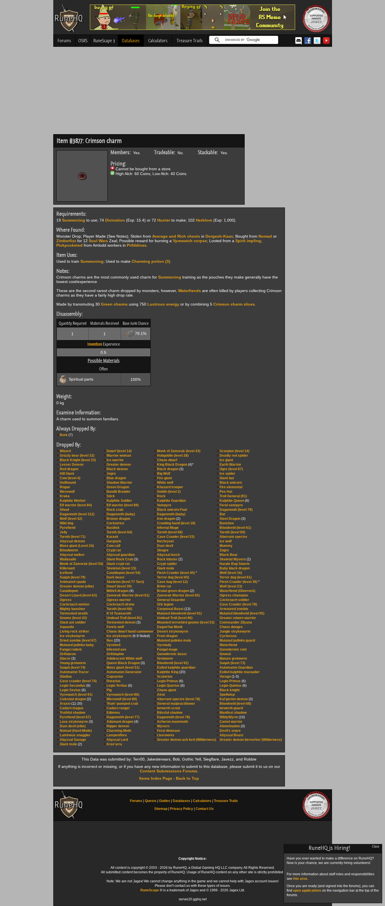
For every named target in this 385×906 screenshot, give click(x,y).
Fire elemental (231, 487)
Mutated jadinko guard (237, 640)
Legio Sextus (70, 690)
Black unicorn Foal (172, 510)
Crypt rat (114, 550)
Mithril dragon (118, 591)
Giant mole (165, 568)
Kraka (65, 496)
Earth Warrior (230, 465)
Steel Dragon (230, 519)
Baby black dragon (235, 568)
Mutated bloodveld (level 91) (179, 613)
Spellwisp (227, 695)
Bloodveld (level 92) (173, 663)
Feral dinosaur (168, 731)
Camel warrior (231, 722)
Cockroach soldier (234, 600)
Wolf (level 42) (71, 519)
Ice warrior (115, 460)
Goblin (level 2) (169, 492)
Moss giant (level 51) (123, 667)
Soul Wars (98, 240)
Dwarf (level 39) (119, 586)
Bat (222, 514)
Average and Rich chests (176, 236)
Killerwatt (67, 568)
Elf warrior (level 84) (76, 505)
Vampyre (164, 505)
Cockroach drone (120, 604)
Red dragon (69, 469)
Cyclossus (228, 636)
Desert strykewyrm (172, 631)
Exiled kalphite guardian (176, 667)
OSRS (82, 40)
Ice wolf (226, 541)
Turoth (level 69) (232, 532)
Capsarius (115, 677)
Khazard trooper (170, 487)
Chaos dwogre (231, 627)
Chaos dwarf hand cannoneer (130, 631)
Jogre (111, 474)
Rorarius (114, 681)
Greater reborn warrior (238, 618)
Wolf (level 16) (231, 573)
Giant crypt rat (118, 564)
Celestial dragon (73, 699)
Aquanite (67, 627)
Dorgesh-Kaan (219, 236)
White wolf (165, 483)
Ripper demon (118, 726)
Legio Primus (167, 681)
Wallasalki (68, 559)
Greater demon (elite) (77, 586)
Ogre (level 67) (231, 469)
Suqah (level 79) (72, 577)
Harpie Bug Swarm (235, 564)
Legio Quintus (231, 686)
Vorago (225, 677)
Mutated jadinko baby (77, 645)
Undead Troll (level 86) (175, 618)
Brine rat (164, 586)
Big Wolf (163, 474)
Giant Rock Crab (120, 559)
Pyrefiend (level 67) (75, 717)
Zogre (224, 550)
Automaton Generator (124, 672)
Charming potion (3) (151, 261)
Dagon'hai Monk (170, 627)
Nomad (265, 236)
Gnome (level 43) (73, 618)
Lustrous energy (163, 304)
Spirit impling (248, 240)
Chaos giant (166, 690)
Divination (115, 220)
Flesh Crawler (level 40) (176, 573)
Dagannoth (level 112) (77, 514)
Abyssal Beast (231, 735)
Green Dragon (118, 487)
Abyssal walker (72, 555)
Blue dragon (116, 478)
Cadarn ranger (118, 708)
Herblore (204, 220)
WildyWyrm (229, 717)
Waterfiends (189, 290)
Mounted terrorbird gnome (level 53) (185, 622)
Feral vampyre (231, 505)
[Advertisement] (192, 91)
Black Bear (229, 555)
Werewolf (67, 492)
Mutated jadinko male (174, 640)
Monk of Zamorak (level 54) (81, 564)
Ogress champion (234, 595)
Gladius (66, 677)
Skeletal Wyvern (233, 559)
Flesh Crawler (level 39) (238, 582)
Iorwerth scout (168, 708)
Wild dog (66, 523)
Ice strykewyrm (72, 636)
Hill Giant (67, 474)
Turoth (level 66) (119, 609)
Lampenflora (117, 735)
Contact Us (205, 809)
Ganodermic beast (172, 654)
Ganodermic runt (233, 649)
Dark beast (115, 577)
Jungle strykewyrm (235, 631)
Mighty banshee (72, 609)
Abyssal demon (72, 541)
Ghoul (64, 510)
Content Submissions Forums (168, 771)
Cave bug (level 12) (172, 582)
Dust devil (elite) (73, 726)
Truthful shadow (72, 713)
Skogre (163, 550)
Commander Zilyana (236, 622)
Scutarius (164, 677)
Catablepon (69, 591)
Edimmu (113, 713)
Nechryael (165, 541)
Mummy (226, 546)
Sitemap (160, 809)
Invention (94, 344)
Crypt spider (167, 564)
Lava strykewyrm (74, 722)
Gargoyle (114, 541)
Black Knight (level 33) (78, 460)
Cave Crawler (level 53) (175, 537)
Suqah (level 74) (72, 667)
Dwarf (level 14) (119, 451)
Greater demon (119, 465)
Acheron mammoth (172, 722)
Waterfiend (228, 645)
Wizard (65, 451)
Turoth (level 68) (170, 532)
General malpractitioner (176, 704)
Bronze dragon (118, 519)
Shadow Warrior (119, 483)
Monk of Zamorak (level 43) (178, 451)
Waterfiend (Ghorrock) (237, 591)
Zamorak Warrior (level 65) (178, 595)
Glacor (65, 658)
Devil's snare (230, 731)
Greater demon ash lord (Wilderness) (186, 740)
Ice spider (227, 474)
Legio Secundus (72, 686)
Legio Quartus (168, 686)
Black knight (230, 690)
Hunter (163, 220)
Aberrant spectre (233, 537)
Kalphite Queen (232, 501)
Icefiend (66, 573)
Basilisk (113, 528)
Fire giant (164, 478)
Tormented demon (121, 622)
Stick (111, 496)
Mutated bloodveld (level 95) (242, 613)
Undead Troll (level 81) (124, 618)
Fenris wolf (115, 627)
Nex (110, 640)
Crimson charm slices (234, 304)
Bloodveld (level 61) (235, 528)
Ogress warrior (119, 600)
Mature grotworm (233, 658)
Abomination (230, 726)
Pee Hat (226, 492)
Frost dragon (167, 636)
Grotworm (165, 658)
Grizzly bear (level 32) (77, 456)
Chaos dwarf (167, 460)
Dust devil (165, 546)
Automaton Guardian (236, 667)
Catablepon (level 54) (123, 573)
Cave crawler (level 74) (78, 681)
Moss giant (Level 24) (77, 546)
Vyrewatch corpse (190, 240)
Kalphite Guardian (171, 501)
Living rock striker (74, 631)
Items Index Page (155, 778)
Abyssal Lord (117, 740)
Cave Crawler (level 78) (238, 604)
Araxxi (65, 704)
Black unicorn (231, 483)
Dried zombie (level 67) (78, 640)
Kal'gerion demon (234, 699)
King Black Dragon (172, 465)
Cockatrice (115, 523)
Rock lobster (167, 559)
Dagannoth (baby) (121, 514)
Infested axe (116, 649)
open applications (307, 890)
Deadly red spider (234, 456)
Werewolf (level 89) (122, 699)
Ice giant (226, 460)
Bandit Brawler (118, 492)
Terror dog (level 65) (173, 577)
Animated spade (73, 582)
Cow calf (113, 546)
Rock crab (115, 510)
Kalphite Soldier (119, 501)
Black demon (117, 469)
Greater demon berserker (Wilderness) (251, 740)
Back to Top (187, 778)
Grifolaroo (68, 654)
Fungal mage (167, 649)
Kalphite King (167, 672)
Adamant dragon (120, 722)
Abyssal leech (168, 555)
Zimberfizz (66, 240)
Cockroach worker (75, 604)
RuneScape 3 (104, 40)
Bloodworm (69, 550)
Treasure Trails (190, 40)
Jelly (63, 532)
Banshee (227, 523)
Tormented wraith (74, 613)
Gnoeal (225, 654)
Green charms (114, 304)
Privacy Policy (181, 809)
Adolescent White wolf (124, 658)
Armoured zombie (234, 609)
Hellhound (68, 483)
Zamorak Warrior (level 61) (128, 595)
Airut (161, 695)
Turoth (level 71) (72, 537)
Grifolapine (115, 654)
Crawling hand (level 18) (176, 523)
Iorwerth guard (231, 708)
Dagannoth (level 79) (236, 510)
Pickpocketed (69, 245)
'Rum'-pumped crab (122, 704)
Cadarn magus (71, 708)
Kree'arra (114, 744)
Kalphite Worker (73, 501)
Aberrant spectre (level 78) (178, 699)
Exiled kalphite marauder (240, 672)
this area (300, 879)
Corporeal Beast (170, 609)
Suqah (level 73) (232, 663)
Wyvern (163, 726)
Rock (161, 496)
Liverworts (165, 735)
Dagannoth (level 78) (173, 717)
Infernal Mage (168, 528)
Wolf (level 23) (231, 586)
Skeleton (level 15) (121, 568)
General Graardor (171, 600)
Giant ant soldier (73, 622)
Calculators (157, 40)
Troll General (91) (233, 496)
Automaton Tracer (74, 672)
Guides (164, 801)
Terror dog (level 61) (236, 577)
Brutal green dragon (173, 591)
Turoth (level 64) (119, 532)
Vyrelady (164, 645)
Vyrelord (113, 645)
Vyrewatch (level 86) (123, 695)
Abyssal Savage (73, 740)
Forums (64, 40)
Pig (109, 690)
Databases (131, 40)
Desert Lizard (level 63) (78, 595)
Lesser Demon (71, 465)
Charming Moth (119, 731)
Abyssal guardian (121, 555)
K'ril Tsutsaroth (119, 613)
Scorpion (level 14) (234, 451)
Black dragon (167, 469)
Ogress (66, 600)
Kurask (112, 537)
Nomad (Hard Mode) (76, 731)
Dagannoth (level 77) (123, 717)
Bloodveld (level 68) (235, 704)
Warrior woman (119, 456)
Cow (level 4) (70, 478)
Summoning (73, 220)
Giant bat (227, 478)
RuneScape (149, 890)
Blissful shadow (169, 713)
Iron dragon (166, 519)
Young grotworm (73, 663)
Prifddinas (137, 245)
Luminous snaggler (75, 735)
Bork (64, 435)
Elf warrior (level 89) (123, 505)
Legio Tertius (117, 686)
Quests (150, 801)
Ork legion (165, 604)
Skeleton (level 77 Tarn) (125, 582)
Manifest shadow (233, 713)
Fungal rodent (71, 649)
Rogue (65, 487)
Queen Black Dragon (123, 663)
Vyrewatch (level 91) (76, 695)
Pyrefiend (67, 528)
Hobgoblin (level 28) (173, 456)
